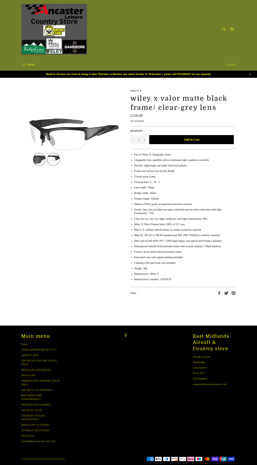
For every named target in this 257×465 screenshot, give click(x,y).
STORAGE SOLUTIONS (35, 430)
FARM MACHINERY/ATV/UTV (39, 349)
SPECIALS (27, 435)
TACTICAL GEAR (31, 410)
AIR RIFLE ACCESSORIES (36, 390)
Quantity (136, 131)
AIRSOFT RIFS (30, 355)
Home (24, 344)
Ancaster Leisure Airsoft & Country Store (47, 459)
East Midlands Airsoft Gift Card (38, 441)
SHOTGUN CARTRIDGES (36, 370)
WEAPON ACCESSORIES (36, 404)
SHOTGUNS (28, 375)
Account (231, 64)
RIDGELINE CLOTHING (35, 425)
